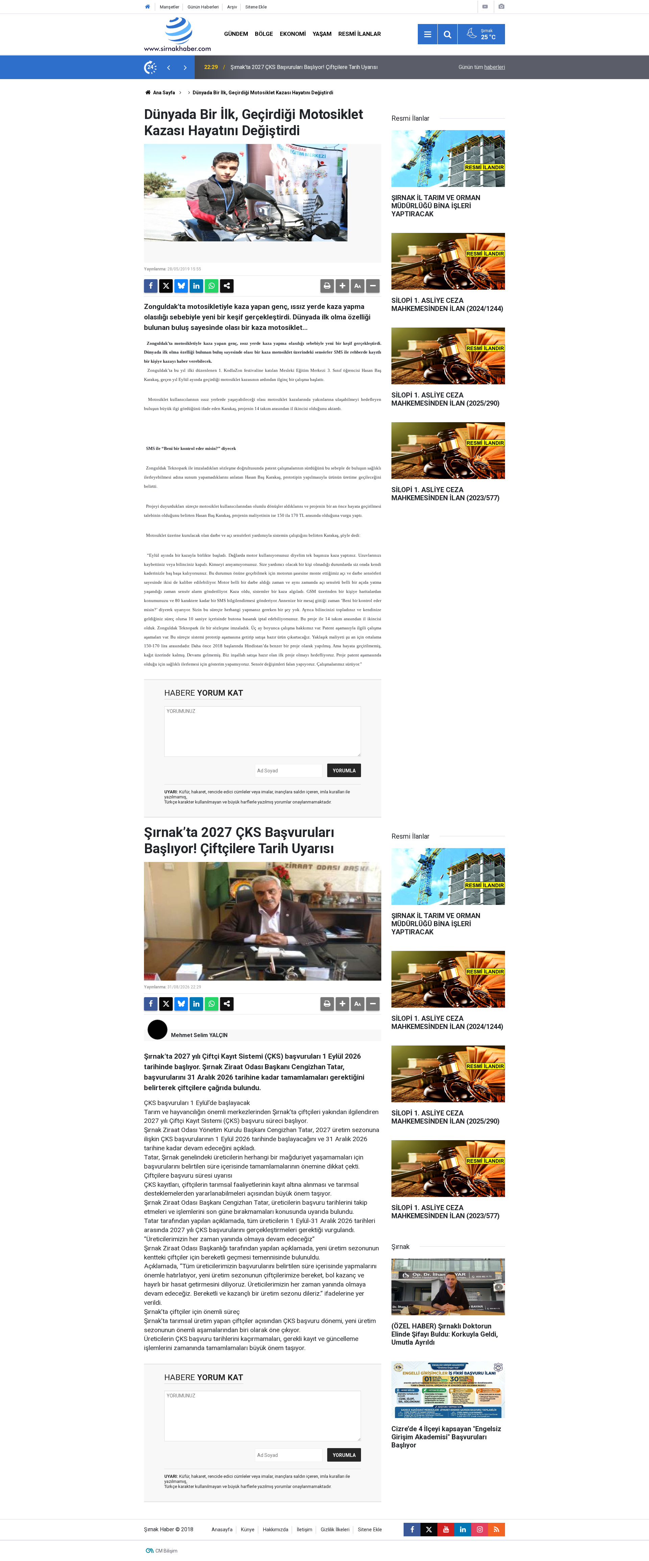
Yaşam (322, 33)
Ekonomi (293, 33)
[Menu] (428, 34)
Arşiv (232, 6)
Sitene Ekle (256, 6)
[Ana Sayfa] (147, 6)
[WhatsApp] (211, 286)
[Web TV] (485, 6)
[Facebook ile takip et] (412, 1529)
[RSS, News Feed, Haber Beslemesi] (496, 1529)
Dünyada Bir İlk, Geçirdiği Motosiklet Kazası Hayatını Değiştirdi (263, 92)
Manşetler (169, 6)
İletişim (304, 1530)
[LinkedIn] (196, 286)
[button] (342, 286)
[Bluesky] (181, 286)
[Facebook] (151, 286)
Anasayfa (222, 1530)
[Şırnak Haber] (177, 33)
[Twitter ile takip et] (428, 1529)
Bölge (264, 33)
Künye (248, 1530)
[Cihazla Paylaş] (227, 286)
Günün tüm (482, 67)
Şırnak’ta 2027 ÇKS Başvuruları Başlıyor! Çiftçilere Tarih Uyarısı (304, 67)
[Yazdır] (327, 286)
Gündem (236, 33)
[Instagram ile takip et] (479, 1529)
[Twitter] (166, 286)
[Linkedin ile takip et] (462, 1529)
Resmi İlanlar (359, 33)
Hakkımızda (275, 1530)
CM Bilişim (166, 1551)
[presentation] (168, 67)
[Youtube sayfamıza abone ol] (445, 1529)
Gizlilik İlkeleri (335, 1530)
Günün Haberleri (203, 6)
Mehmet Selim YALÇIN (199, 1035)
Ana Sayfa (163, 92)
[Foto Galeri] (501, 6)
